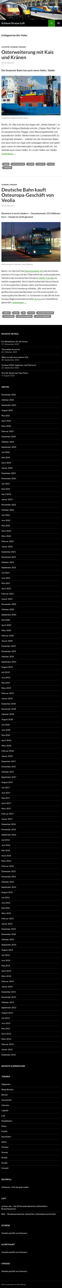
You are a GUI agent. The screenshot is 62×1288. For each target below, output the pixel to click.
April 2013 (6, 1033)
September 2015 (8, 887)
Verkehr (7, 168)
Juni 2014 (5, 960)
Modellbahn (6, 1121)
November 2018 (8, 709)
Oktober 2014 (7, 939)
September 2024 (8, 447)
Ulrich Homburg (24, 316)
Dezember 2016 (8, 824)
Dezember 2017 (8, 761)
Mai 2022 (5, 525)
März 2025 (6, 426)
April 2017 (6, 803)
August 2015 (7, 892)
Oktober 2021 (7, 562)
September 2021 (8, 567)
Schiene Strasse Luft (13, 23)
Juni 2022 (5, 520)
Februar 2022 (7, 541)
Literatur (5, 1105)
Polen (51, 164)
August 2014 (7, 950)
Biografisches (7, 1089)
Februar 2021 (7, 593)
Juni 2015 (5, 902)
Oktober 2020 (7, 609)
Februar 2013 (7, 1044)
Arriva (37, 298)
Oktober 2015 (7, 882)
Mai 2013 (5, 1028)
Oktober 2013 (7, 1002)
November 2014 (8, 934)
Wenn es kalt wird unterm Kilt (14, 357)
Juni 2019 (5, 677)
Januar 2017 (7, 819)
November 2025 (8, 394)
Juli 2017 (5, 787)
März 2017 (6, 808)
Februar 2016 (7, 866)
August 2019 (7, 667)
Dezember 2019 (8, 646)
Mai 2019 (5, 682)
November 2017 (8, 766)
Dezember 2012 (8, 1054)
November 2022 (8, 504)
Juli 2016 (5, 840)
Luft (3, 1115)
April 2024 (6, 462)
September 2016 (8, 834)
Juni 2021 (5, 578)
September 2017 (8, 777)
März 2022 (6, 536)
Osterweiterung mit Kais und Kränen (27, 54)
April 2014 (6, 971)
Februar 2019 (7, 693)
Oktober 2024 (7, 441)
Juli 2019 (5, 672)
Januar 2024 (7, 468)
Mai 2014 (5, 965)
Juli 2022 (5, 515)
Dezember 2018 (8, 703)
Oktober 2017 (7, 772)
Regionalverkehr (45, 313)
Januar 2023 (7, 499)
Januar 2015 (7, 923)
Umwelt (5, 1168)
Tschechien (8, 316)
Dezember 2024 (8, 436)
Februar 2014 (7, 981)
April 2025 (6, 421)
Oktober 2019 (7, 656)
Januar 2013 (7, 1049)
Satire (4, 1142)
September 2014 (8, 944)
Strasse (22, 47)
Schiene (14, 47)
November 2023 (8, 478)
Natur (4, 1126)
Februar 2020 (7, 635)
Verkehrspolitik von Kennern (14, 1233)
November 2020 (8, 604)
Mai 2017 (5, 798)
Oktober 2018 (7, 714)
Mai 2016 (5, 850)
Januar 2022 (7, 546)
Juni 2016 (5, 845)
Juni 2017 (5, 792)
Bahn (6, 164)
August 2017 (7, 782)
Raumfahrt (6, 1136)
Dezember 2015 (8, 871)
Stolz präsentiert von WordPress (13, 1284)
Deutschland (18, 164)
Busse (16, 313)
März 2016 (6, 861)
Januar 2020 (7, 641)
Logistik (5, 47)
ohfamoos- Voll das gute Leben (15, 1187)
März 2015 (6, 913)
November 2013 (8, 997)
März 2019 (6, 688)
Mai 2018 (5, 735)
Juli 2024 (5, 452)
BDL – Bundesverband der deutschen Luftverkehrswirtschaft (28, 1214)
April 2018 (6, 740)
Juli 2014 (5, 955)
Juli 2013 (5, 1018)
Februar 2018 (7, 751)
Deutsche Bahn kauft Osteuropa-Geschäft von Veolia (27, 195)
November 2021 (8, 557)
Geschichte (6, 1100)
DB (23, 313)
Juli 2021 (5, 572)
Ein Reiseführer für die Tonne (14, 341)
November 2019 (8, 651)
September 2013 (8, 1007)
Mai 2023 (5, 489)
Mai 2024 (5, 457)
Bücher (4, 1094)
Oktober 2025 (7, 400)
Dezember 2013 (8, 992)
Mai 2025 (5, 415)
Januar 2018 (7, 756)
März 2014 (6, 976)
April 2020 (6, 625)
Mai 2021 (5, 583)
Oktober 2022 (7, 510)
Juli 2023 (5, 483)
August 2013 (7, 1013)
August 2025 (7, 410)
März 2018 (6, 745)
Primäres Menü (58, 23)
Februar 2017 (7, 813)
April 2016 (6, 855)
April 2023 (6, 494)
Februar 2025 (7, 431)
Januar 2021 (7, 599)
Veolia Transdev (47, 277)
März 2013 (6, 1039)
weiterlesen (8, 153)
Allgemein (6, 1084)
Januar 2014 (7, 986)
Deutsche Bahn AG (34, 271)
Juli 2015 (5, 897)
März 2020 (6, 630)
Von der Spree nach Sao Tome (14, 373)
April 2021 (6, 588)
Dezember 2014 (8, 929)
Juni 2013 (5, 1023)
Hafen (30, 164)
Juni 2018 (5, 730)
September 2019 (8, 662)
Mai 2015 (5, 908)
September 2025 (8, 405)
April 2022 (6, 531)
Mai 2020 (5, 620)
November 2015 (8, 876)
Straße (4, 1157)
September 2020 (8, 614)
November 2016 (8, 829)
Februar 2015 (7, 918)
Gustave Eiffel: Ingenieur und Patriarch (18, 365)
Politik (4, 1131)
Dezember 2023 (8, 473)
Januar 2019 (7, 698)
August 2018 (7, 719)
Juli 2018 (5, 724)
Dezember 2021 (8, 552)
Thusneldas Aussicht (10, 349)
